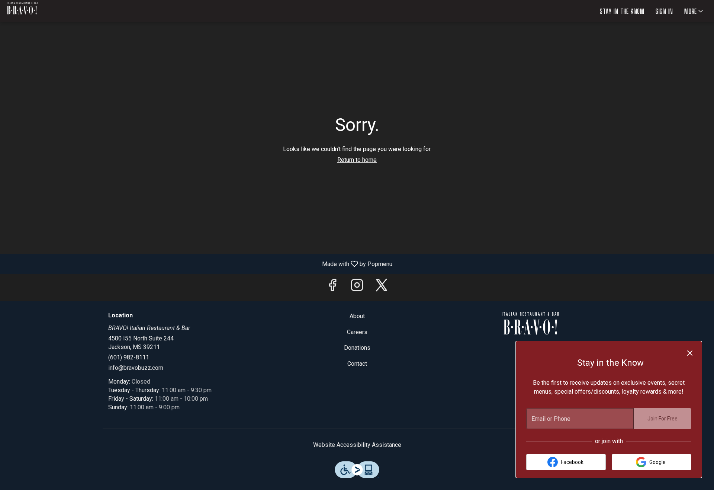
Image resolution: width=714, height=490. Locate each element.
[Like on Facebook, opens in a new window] (332, 287)
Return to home (357, 159)
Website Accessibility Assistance (357, 444)
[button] (694, 11)
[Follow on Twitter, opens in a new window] (381, 287)
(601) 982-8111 (128, 357)
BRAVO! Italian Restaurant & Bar (530, 329)
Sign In (664, 11)
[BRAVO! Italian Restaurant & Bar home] (39, 11)
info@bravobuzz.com (135, 367)
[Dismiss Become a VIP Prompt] (690, 353)
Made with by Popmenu (199, 264)
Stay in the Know (622, 11)
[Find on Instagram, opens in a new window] (357, 287)
